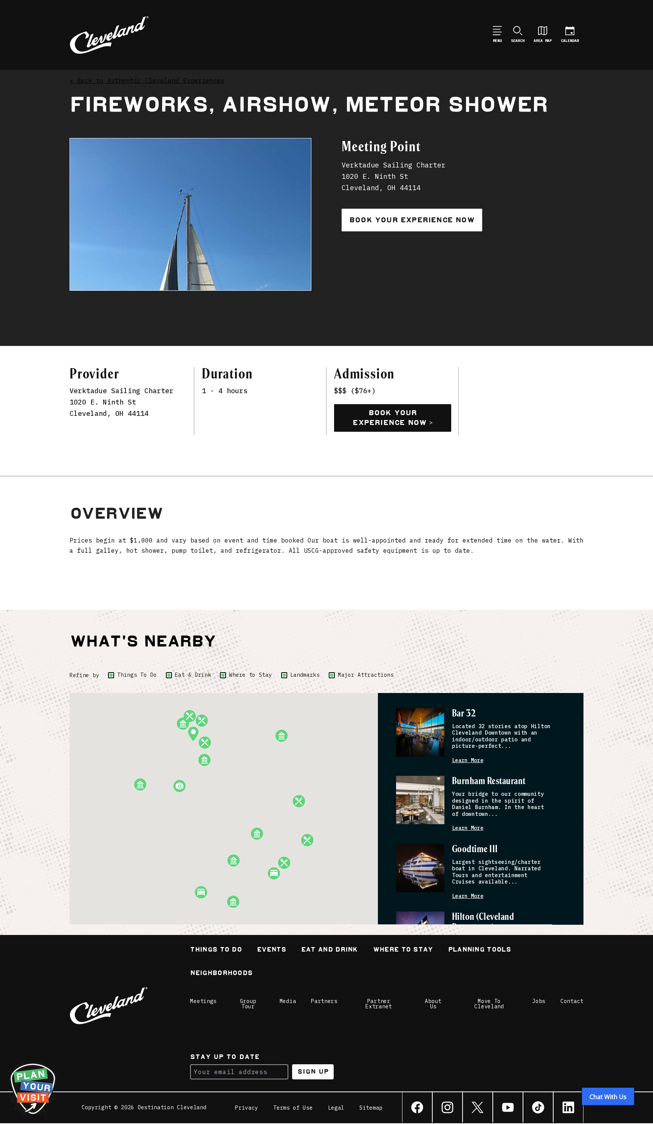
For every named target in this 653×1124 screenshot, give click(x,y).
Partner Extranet (378, 1004)
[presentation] (420, 732)
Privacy (246, 1107)
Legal (336, 1107)
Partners (324, 1001)
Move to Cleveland (489, 1004)
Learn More (467, 760)
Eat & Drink (193, 674)
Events (271, 950)
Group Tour (248, 1004)
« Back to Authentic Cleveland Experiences (147, 81)
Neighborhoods (221, 974)
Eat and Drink (329, 950)
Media (288, 1001)
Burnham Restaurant (489, 781)
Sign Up (313, 1072)
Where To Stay (403, 950)
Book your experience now (412, 219)
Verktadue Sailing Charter (121, 390)
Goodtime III (475, 849)
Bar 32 (464, 713)
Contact (571, 1001)
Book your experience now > (392, 417)
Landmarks (305, 674)
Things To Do (136, 674)
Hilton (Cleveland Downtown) (483, 922)
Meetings (203, 1001)
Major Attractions (366, 674)
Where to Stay (250, 674)
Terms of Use (293, 1107)
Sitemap (370, 1107)
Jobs (538, 1001)
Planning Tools (479, 950)
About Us (433, 1004)
